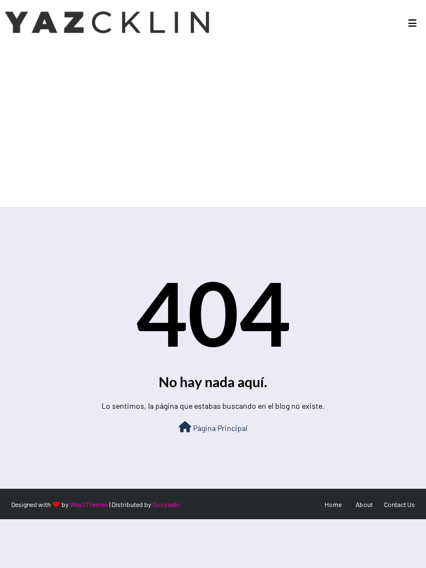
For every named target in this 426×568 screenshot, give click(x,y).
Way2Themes (89, 504)
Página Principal (219, 428)
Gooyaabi (166, 504)
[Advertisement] (213, 129)
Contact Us (399, 504)
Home (333, 504)
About (364, 504)
